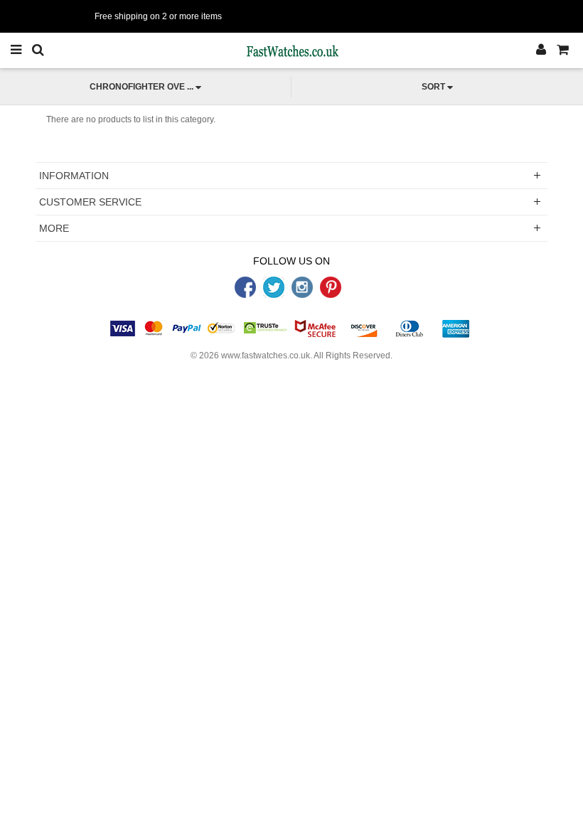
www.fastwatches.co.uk (265, 355)
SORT (433, 87)
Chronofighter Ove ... (141, 87)
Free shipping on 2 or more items (158, 16)
